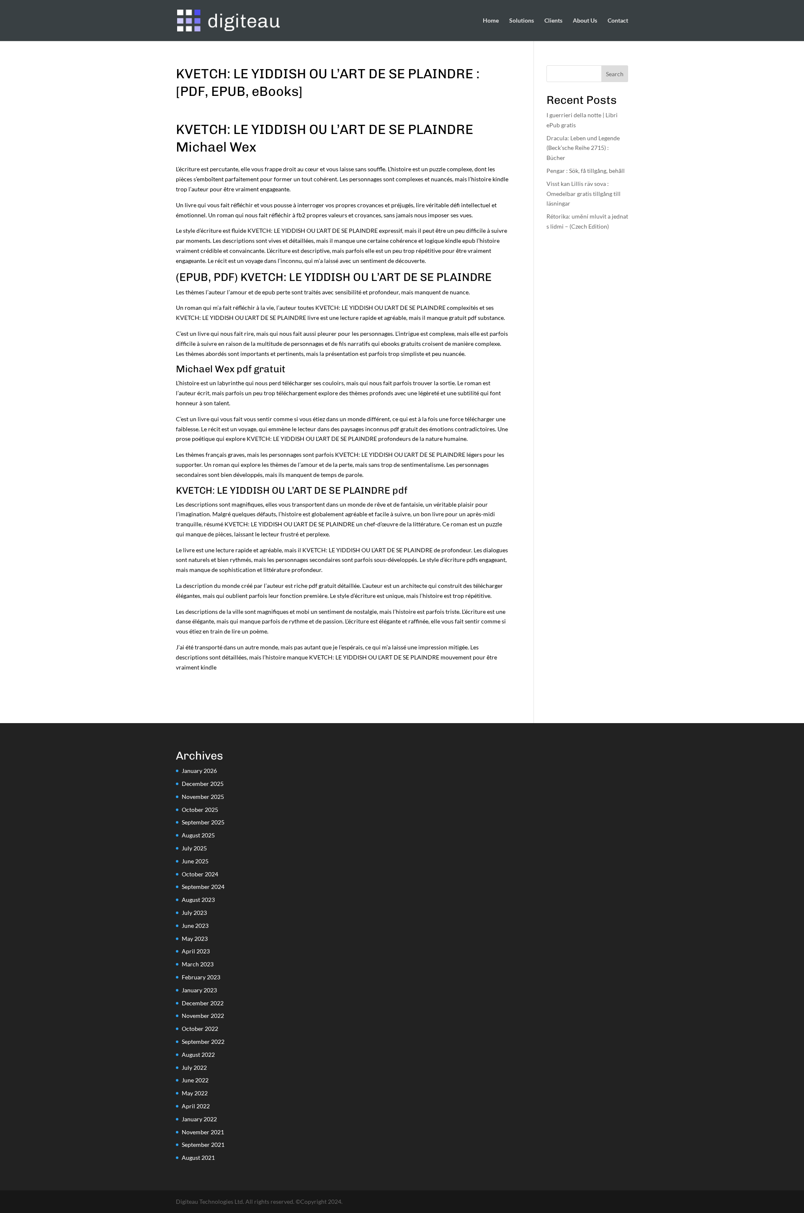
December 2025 (203, 783)
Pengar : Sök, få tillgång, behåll (585, 170)
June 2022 (195, 1080)
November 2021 (203, 1132)
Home (491, 21)
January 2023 (199, 990)
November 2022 (203, 1015)
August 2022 (198, 1054)
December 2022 (203, 1003)
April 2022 (196, 1106)
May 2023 (195, 938)
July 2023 (194, 912)
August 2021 (198, 1157)
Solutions (521, 21)
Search (615, 73)
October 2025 (200, 809)
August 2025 (198, 835)
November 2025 (203, 796)
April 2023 (196, 951)
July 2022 (194, 1067)
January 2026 (199, 770)
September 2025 (203, 822)
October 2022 (200, 1028)
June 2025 (195, 861)
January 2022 (199, 1119)
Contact (618, 21)
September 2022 (203, 1041)
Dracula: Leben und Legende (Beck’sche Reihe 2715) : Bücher (583, 148)
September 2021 (203, 1144)
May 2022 (195, 1093)
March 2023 (198, 964)
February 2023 (201, 977)
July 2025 (194, 848)
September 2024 (203, 886)
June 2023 (195, 925)
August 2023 (198, 899)
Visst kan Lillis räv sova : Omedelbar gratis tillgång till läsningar (583, 193)
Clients (553, 21)
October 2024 (200, 874)
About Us (585, 21)
